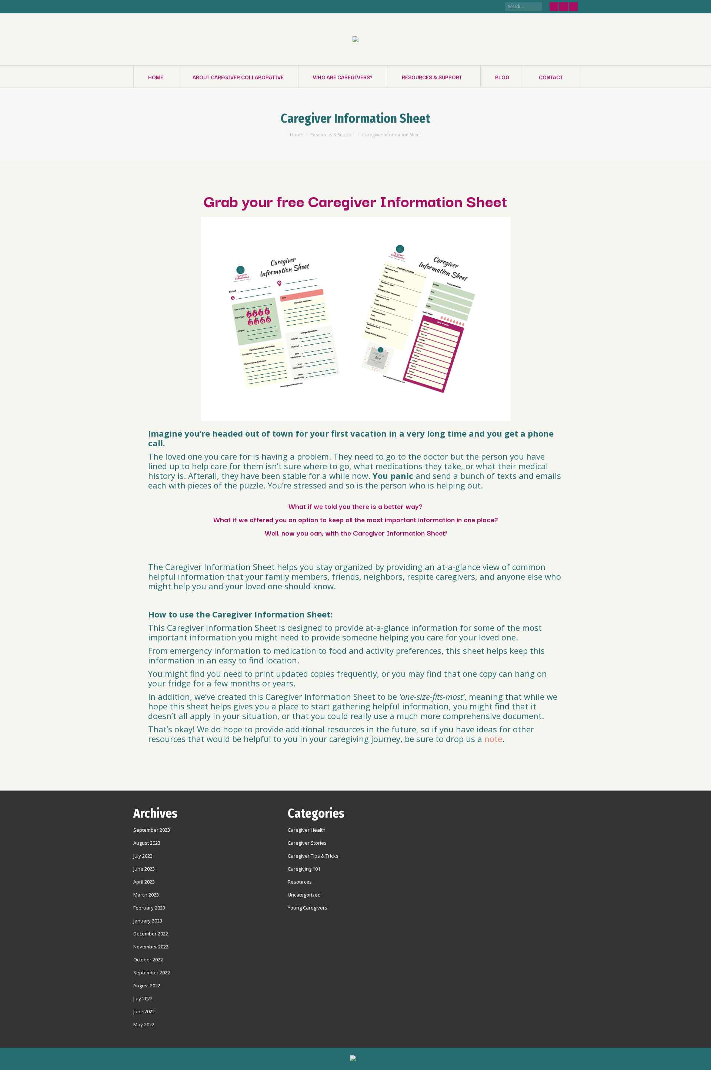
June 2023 (144, 868)
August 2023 (146, 842)
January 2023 (147, 920)
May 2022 (143, 1024)
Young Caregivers (307, 907)
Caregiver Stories (307, 842)
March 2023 (146, 894)
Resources (300, 881)
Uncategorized (304, 894)
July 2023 (143, 855)
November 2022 (150, 946)
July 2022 (143, 998)
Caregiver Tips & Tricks (313, 855)
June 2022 (144, 1011)
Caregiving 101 (304, 868)
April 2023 (144, 881)
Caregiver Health (307, 829)
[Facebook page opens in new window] (554, 6)
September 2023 (151, 829)
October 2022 (148, 959)
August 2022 (146, 985)
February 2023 (149, 907)
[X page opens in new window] (563, 6)
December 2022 (150, 933)
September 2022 (151, 972)
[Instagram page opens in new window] (573, 6)
